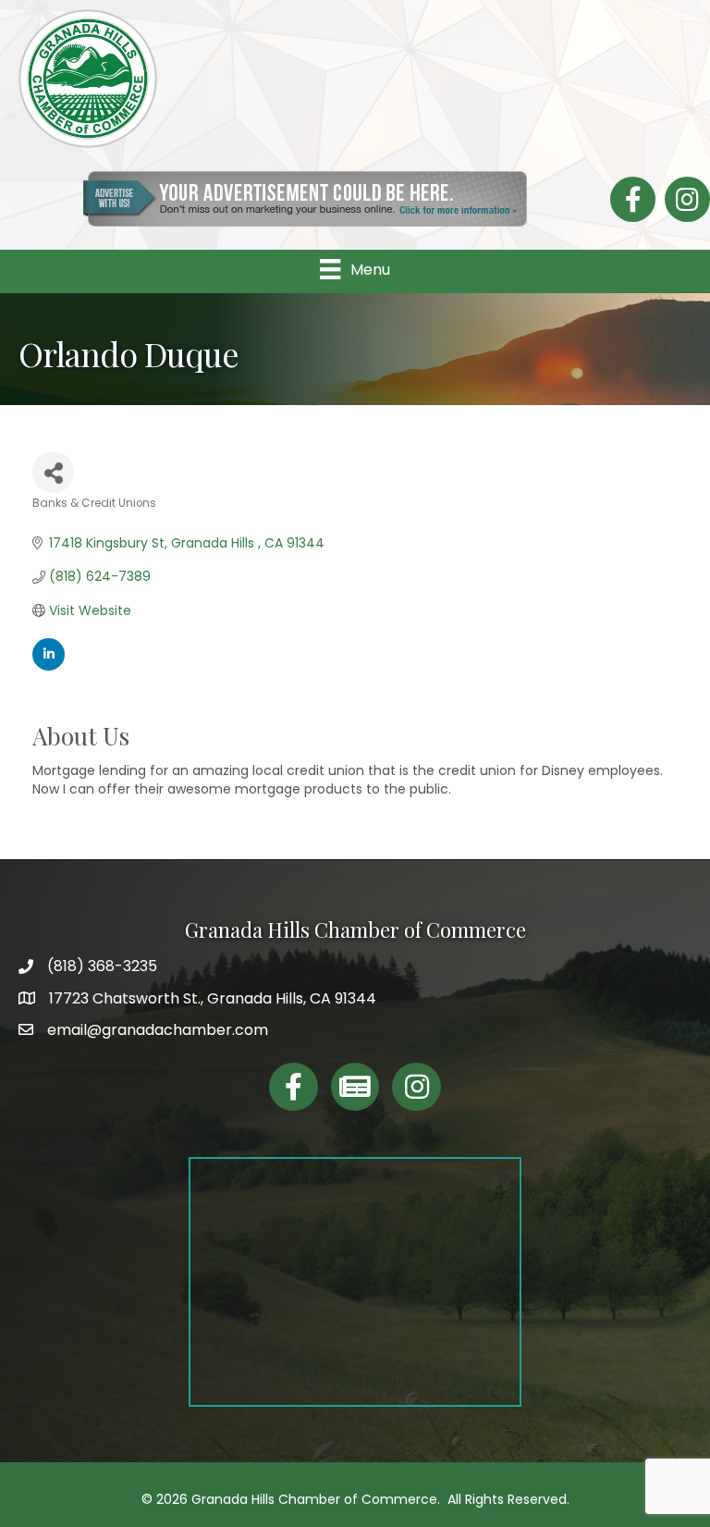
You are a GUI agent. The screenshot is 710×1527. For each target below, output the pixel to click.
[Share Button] (53, 472)
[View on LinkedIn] (48, 666)
